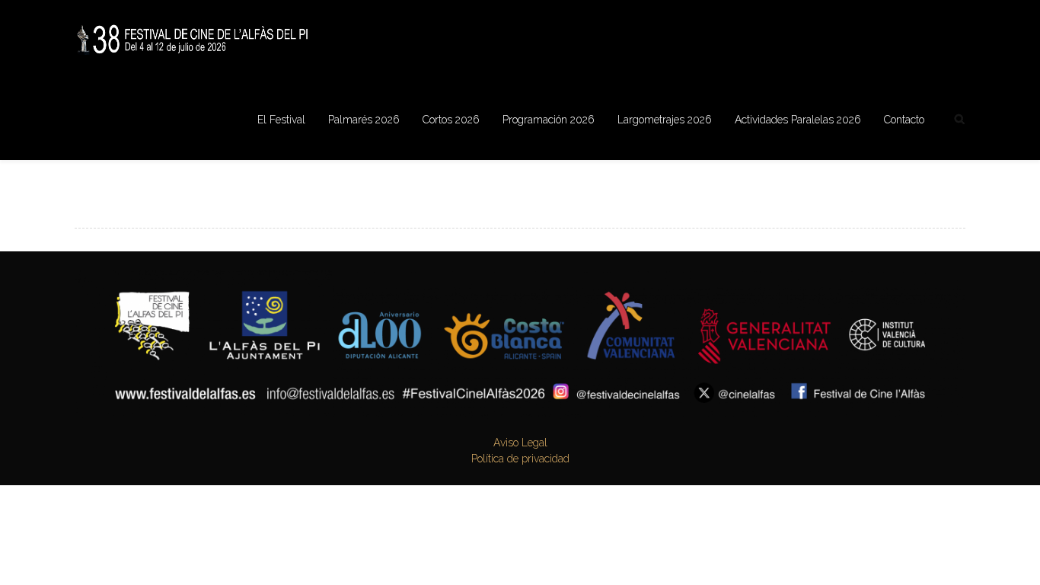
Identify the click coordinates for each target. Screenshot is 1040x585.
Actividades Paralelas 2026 (798, 119)
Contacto (904, 119)
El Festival (281, 119)
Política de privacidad (520, 458)
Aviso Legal (520, 442)
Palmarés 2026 (364, 119)
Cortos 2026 (451, 119)
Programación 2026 (548, 119)
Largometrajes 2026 (664, 119)
